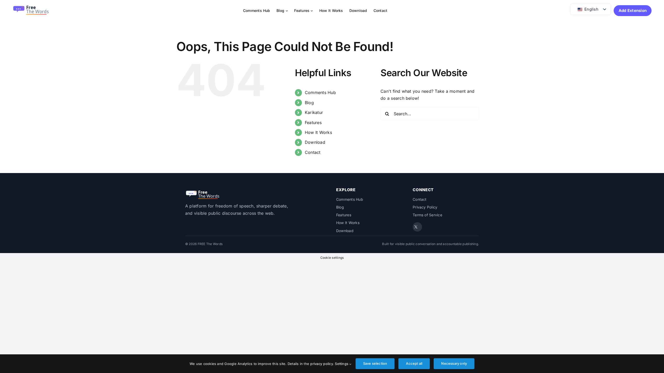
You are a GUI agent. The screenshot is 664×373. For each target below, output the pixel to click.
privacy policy (321, 364)
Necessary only (454, 363)
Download (315, 142)
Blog (309, 102)
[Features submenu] (311, 10)
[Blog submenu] (287, 10)
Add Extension (633, 10)
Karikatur (314, 112)
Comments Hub (320, 92)
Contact (313, 152)
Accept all (414, 363)
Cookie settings (332, 258)
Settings (342, 364)
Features (313, 122)
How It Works (318, 132)
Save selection (375, 363)
